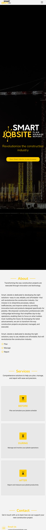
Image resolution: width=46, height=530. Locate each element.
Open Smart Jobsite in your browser (23, 159)
